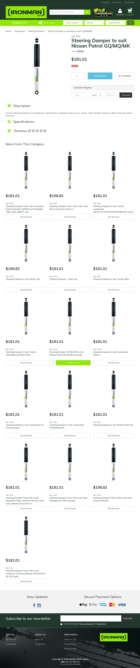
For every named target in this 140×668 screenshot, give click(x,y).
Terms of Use (70, 639)
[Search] (87, 12)
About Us (117, 2)
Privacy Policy (101, 624)
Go (130, 22)
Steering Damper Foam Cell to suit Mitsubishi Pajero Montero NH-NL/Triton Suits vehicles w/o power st (25, 500)
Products (105, 2)
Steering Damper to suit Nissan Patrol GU (113, 425)
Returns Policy (70, 648)
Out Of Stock (26, 217)
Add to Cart (73, 362)
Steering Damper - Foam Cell (63, 279)
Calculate (126, 95)
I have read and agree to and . (85, 624)
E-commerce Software (67, 664)
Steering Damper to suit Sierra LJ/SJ (23, 279)
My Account (11, 639)
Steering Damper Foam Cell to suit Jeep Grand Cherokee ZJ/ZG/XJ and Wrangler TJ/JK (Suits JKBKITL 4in (25, 209)
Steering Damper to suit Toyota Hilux (111, 279)
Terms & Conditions (86, 624)
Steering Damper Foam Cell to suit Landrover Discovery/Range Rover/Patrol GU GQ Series (25, 573)
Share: (75, 51)
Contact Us (129, 2)
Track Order (11, 644)
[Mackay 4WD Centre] (26, 12)
